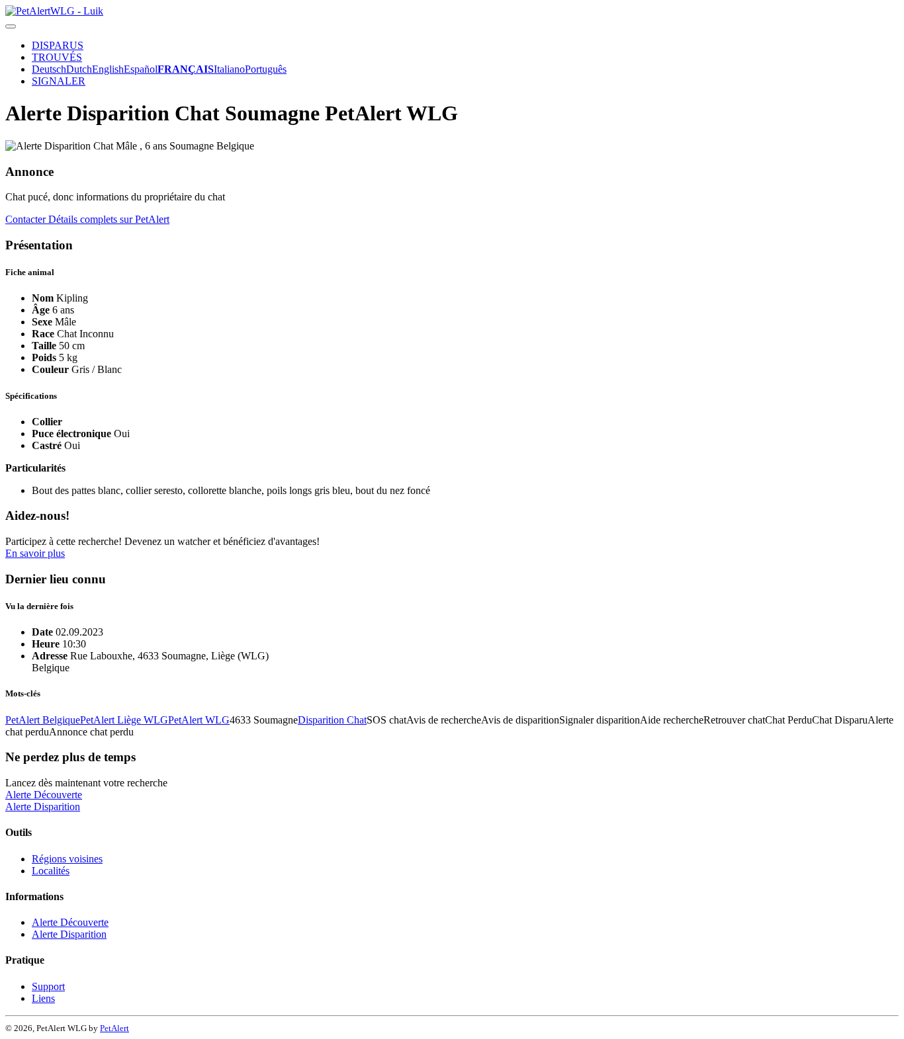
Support (48, 986)
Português (266, 69)
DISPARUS (57, 45)
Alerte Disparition (42, 806)
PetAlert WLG (199, 720)
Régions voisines (67, 858)
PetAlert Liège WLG (124, 720)
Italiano (229, 69)
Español (141, 69)
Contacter (26, 219)
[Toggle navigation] (10, 26)
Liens (43, 998)
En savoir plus (35, 553)
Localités (50, 870)
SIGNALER (58, 81)
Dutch (79, 69)
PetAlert (114, 1028)
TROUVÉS (57, 57)
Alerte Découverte (43, 794)
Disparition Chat (332, 720)
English (108, 69)
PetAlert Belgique (42, 720)
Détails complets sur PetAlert (108, 219)
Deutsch (49, 69)
